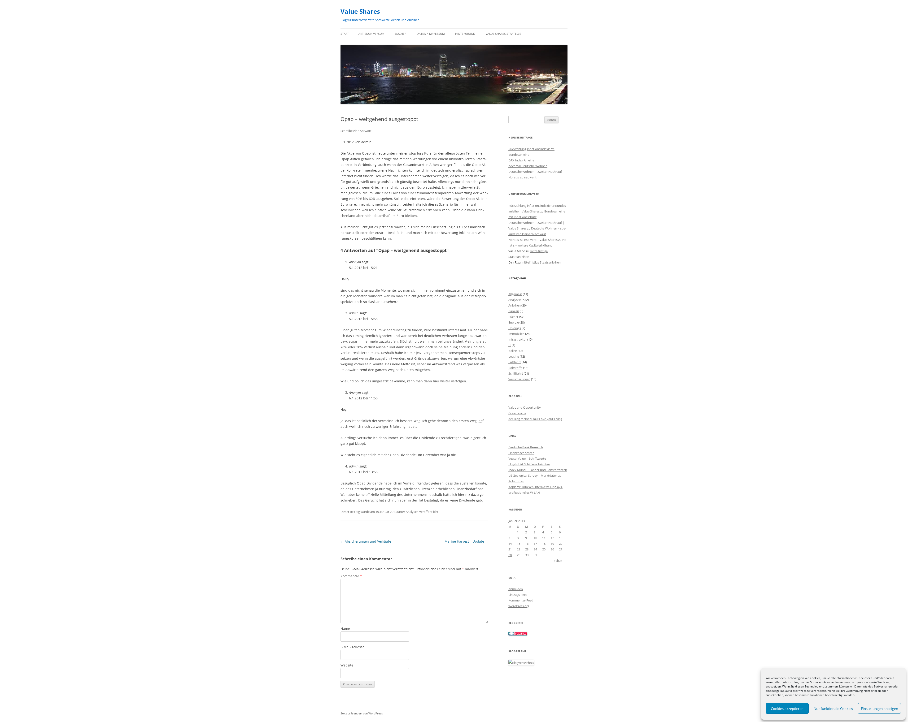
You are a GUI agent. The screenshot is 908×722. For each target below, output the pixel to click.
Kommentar (351, 576)
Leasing (513, 356)
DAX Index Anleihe (521, 160)
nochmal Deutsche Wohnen (527, 166)
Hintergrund (465, 34)
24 (535, 549)
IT (509, 345)
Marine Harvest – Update (466, 541)
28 (510, 555)
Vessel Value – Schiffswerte (527, 458)
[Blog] (521, 663)
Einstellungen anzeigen (879, 708)
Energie (513, 322)
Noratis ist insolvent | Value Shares (533, 240)
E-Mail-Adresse (352, 647)
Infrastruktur (517, 339)
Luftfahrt (514, 362)
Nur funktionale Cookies (833, 708)
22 (518, 549)
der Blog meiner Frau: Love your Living (535, 419)
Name (345, 628)
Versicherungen (519, 379)
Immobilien (516, 334)
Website (346, 665)
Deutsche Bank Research (525, 447)
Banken (513, 311)
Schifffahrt (515, 373)
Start (344, 34)
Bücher (400, 34)
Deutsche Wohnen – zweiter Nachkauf (535, 171)
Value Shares (360, 11)
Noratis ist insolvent (522, 177)
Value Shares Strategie (503, 34)
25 (544, 549)
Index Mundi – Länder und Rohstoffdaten (537, 470)
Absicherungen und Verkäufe (365, 541)
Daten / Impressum (431, 34)
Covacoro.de (517, 413)
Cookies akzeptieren (787, 708)
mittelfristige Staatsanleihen (541, 262)
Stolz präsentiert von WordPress (361, 713)
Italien (512, 351)
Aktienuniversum (371, 34)
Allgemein (515, 294)
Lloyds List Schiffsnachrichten (529, 464)
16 (526, 543)
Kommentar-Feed (520, 600)
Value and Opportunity (524, 407)
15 (518, 543)
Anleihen (514, 305)
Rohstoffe (515, 368)
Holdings (514, 328)
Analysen (412, 512)
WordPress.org (518, 606)
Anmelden (515, 589)
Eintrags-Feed (518, 594)
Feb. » (558, 560)
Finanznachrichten (521, 453)
